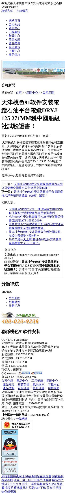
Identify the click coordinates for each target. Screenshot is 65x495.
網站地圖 (7, 476)
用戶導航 (53, 388)
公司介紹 (14, 24)
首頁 (19, 92)
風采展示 (14, 47)
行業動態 (14, 301)
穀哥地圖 (38, 388)
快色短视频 (8, 491)
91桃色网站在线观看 (38, 476)
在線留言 (22, 10)
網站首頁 (14, 20)
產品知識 (14, 39)
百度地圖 (23, 388)
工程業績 (14, 32)
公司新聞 (48, 92)
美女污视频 (54, 487)
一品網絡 (21, 418)
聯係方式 (7, 10)
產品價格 (14, 54)
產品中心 (14, 28)
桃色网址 (19, 476)
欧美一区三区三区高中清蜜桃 (32, 480)
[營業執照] (17, 428)
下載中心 (14, 50)
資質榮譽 (14, 43)
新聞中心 (14, 35)
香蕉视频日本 (19, 487)
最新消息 (14, 305)
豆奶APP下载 (37, 487)
